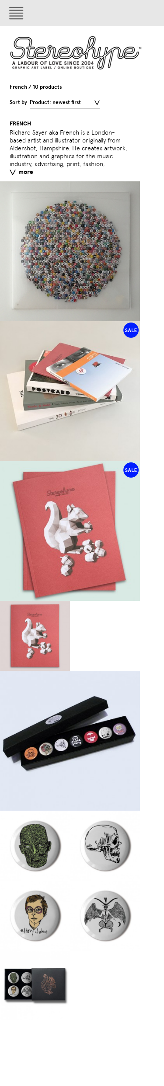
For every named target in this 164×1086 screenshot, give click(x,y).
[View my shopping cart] (120, 13)
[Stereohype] (76, 52)
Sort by (18, 102)
